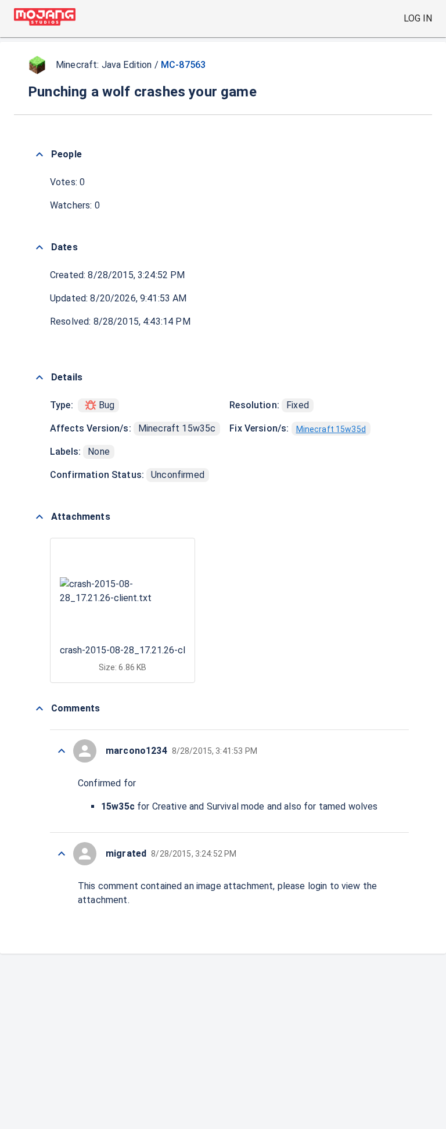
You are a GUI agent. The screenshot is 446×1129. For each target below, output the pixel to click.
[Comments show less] (39, 708)
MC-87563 (183, 64)
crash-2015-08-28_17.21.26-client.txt (137, 650)
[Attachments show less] (39, 516)
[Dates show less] (39, 247)
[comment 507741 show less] (61, 853)
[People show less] (39, 154)
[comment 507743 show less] (61, 751)
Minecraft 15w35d (331, 429)
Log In (418, 18)
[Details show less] (39, 377)
